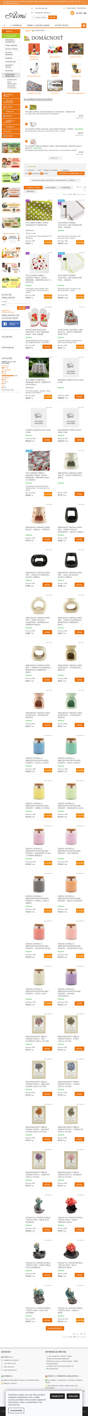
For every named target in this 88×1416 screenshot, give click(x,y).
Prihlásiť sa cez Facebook (14, 323)
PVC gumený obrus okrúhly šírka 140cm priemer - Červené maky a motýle (53, 147)
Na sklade (32, 166)
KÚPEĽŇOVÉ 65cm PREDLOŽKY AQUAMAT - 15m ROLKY (12, 84)
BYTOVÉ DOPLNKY (9, 53)
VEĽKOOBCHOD (52, 1364)
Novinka (31, 170)
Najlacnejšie (50, 187)
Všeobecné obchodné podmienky (57, 1359)
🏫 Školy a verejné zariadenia (61, 1376)
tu (19, 1404)
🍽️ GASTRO (7, 107)
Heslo (4, 305)
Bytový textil (62, 25)
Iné (3, 385)
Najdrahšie (65, 187)
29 (85, 187)
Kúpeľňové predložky (10, 75)
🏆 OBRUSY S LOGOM (8, 1383)
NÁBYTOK (7, 131)
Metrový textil (9, 66)
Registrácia (81, 8)
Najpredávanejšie (33, 187)
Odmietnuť (57, 1396)
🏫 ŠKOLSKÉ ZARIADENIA (8, 101)
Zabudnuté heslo (8, 312)
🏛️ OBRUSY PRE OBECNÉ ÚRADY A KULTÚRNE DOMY (20, 1380)
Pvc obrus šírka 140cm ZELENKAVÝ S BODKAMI (50, 112)
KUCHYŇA (9, 71)
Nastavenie (16, 1410)
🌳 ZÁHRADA (8, 111)
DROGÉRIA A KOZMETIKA (10, 41)
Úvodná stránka (4, 25)
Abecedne (30, 191)
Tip (39, 170)
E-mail (4, 302)
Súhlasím (73, 1396)
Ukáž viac (53, 158)
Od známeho (6, 370)
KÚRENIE (8, 58)
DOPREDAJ (65, 170)
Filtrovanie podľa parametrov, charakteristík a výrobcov (54, 180)
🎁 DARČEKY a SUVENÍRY (9, 121)
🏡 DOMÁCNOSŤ (9, 36)
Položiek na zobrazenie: (71, 173)
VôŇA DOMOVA (11, 45)
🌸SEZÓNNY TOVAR (8, 95)
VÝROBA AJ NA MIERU (50, 170)
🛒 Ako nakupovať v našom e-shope (59, 1356)
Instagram (5, 377)
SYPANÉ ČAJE (10, 62)
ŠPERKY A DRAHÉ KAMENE (38, 25)
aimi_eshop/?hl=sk (10, 1370)
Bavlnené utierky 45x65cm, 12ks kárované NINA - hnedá (54, 129)
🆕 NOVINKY (8, 136)
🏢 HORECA (7, 1376)
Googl (4, 373)
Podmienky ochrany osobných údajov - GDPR (62, 1361)
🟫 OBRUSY (7, 31)
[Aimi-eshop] (16, 14)
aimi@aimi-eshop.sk (11, 1360)
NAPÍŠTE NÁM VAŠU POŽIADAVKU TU (60, 1366)
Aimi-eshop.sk (9, 1367)
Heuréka (5, 381)
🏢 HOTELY (7, 116)
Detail (47, 347)
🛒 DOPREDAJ (16, 25)
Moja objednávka (52, 1369)
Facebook (5, 366)
